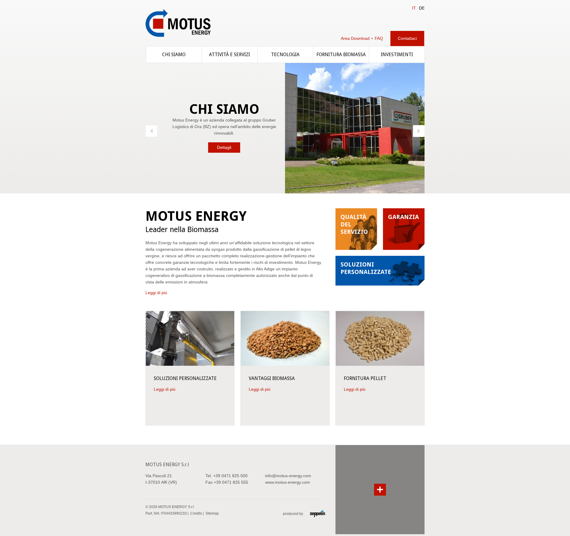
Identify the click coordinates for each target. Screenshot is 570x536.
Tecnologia (285, 54)
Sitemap (212, 513)
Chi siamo (174, 54)
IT (414, 8)
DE (422, 8)
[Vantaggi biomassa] (285, 338)
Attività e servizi (229, 54)
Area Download (355, 38)
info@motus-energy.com (288, 475)
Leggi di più (156, 292)
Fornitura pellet (365, 378)
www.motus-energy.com (287, 482)
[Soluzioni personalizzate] (190, 338)
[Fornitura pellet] (380, 338)
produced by (293, 514)
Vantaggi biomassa (272, 378)
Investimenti (397, 54)
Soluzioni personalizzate (185, 378)
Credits (196, 513)
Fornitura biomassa (341, 54)
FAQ (379, 38)
